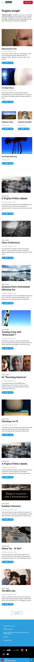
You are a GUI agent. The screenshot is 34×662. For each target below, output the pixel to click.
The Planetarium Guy (9, 157)
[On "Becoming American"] (16, 363)
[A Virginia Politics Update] (16, 185)
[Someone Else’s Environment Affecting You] (16, 273)
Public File (5, 637)
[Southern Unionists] (16, 492)
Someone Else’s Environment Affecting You (16, 288)
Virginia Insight (5, 196)
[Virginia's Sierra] (9, 115)
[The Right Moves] (17, 76)
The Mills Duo (8, 590)
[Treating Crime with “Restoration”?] (16, 318)
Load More (17, 613)
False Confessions (11, 242)
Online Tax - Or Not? (12, 548)
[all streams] (32, 660)
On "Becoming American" (14, 377)
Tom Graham (5, 51)
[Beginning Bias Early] (17, 37)
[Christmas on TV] (16, 408)
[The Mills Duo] (16, 577)
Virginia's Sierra (7, 122)
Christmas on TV (10, 421)
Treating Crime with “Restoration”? (11, 333)
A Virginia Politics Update (14, 198)
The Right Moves (8, 88)
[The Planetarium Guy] (17, 145)
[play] (2, 660)
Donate (28, 2)
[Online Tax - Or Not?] (16, 535)
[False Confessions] (16, 229)
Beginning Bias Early (9, 49)
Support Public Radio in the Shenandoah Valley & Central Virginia (16, 633)
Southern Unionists (11, 506)
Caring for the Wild (24, 122)
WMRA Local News (8, 629)
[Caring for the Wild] (25, 115)
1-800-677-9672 (7, 640)
